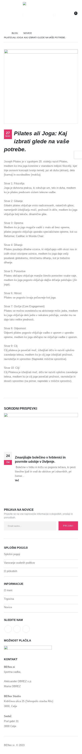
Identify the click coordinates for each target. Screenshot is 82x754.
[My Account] (61, 15)
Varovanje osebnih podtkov (19, 562)
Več (17, 480)
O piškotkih (10, 571)
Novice (8, 607)
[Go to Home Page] (5, 33)
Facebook (8, 629)
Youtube (17, 629)
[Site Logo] (38, 15)
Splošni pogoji (12, 554)
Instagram (26, 629)
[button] (8, 15)
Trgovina (9, 598)
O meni (8, 590)
